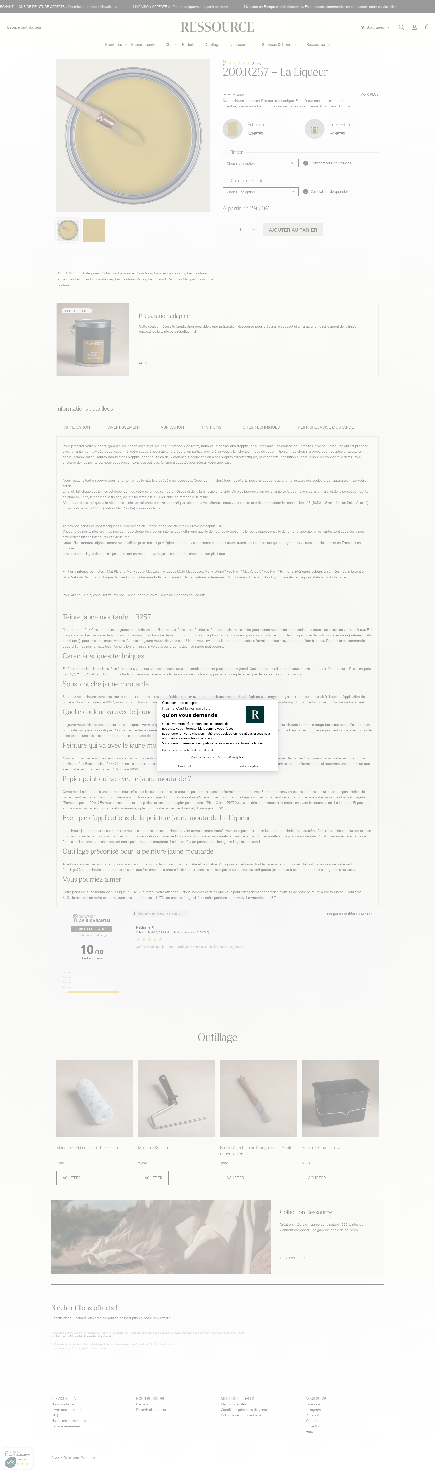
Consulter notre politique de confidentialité (189, 750)
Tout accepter (248, 766)
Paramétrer (187, 766)
